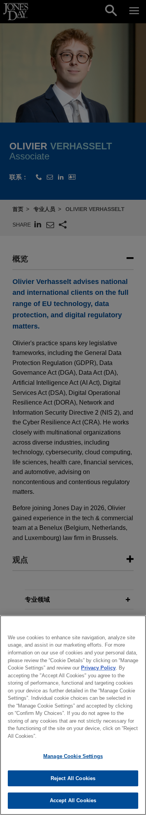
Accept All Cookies (73, 800)
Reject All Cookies (73, 778)
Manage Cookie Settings (73, 756)
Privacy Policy (98, 668)
